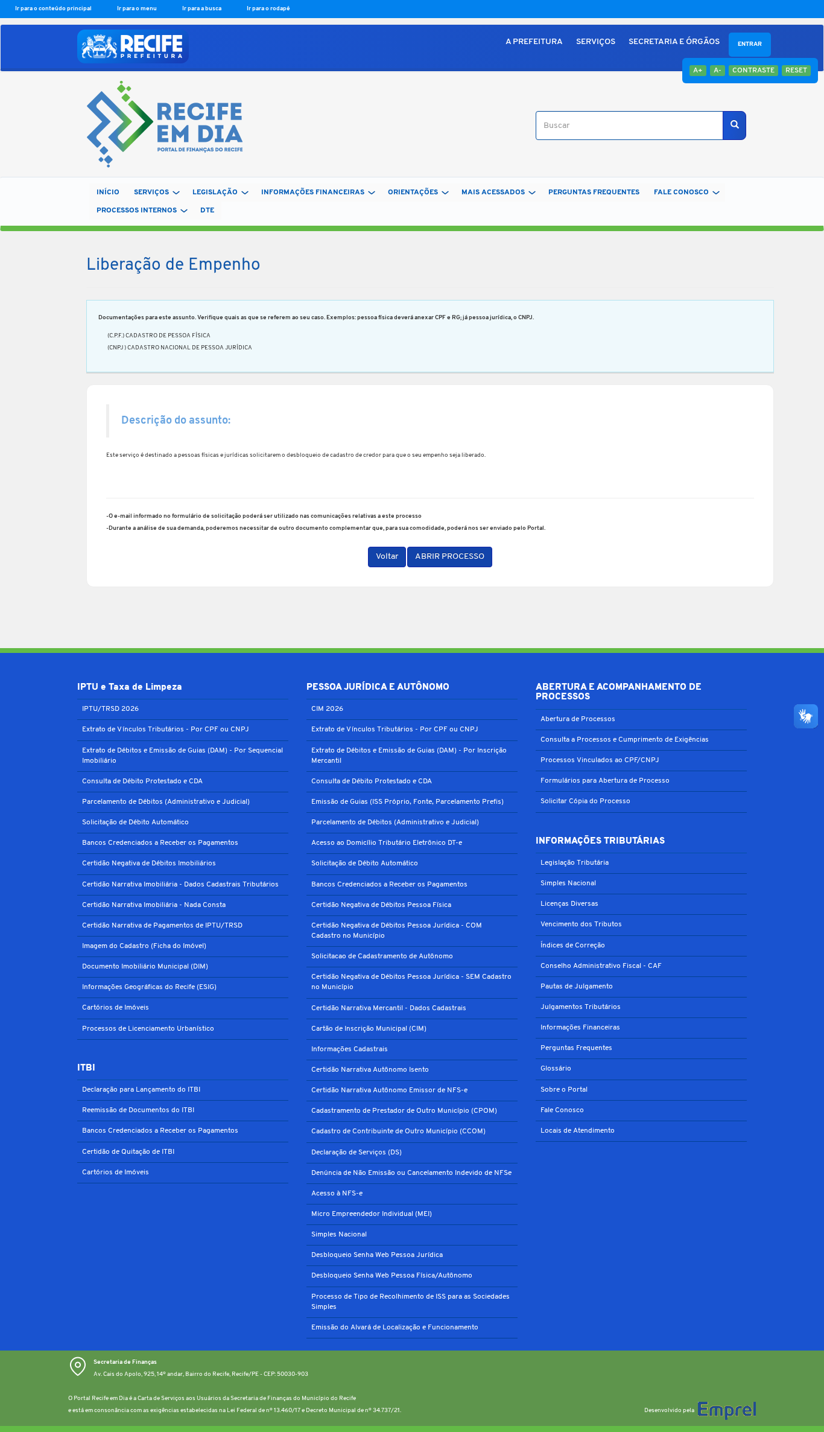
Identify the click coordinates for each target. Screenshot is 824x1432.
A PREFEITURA (534, 41)
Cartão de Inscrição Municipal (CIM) (368, 1029)
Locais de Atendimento (577, 1130)
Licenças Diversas (569, 904)
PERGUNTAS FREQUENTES (593, 192)
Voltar (387, 556)
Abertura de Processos (577, 719)
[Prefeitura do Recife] (133, 46)
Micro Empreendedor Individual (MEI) (371, 1214)
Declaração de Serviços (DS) (356, 1152)
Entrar (750, 44)
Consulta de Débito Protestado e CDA (142, 781)
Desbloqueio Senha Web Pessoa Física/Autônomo (391, 1275)
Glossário (555, 1068)
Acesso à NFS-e (337, 1193)
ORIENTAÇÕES (413, 192)
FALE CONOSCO (681, 192)
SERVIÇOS (595, 41)
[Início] (160, 126)
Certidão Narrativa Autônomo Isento (370, 1070)
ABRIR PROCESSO (449, 556)
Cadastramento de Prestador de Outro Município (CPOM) (404, 1111)
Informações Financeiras (580, 1027)
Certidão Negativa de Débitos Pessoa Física (381, 905)
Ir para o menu (137, 8)
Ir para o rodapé (268, 8)
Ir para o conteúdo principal (54, 8)
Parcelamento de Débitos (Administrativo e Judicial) (166, 802)
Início (108, 192)
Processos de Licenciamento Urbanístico (148, 1029)
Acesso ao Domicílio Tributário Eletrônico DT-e (386, 843)
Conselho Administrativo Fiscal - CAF (601, 966)
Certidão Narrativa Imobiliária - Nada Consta (154, 905)
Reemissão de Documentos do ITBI (138, 1110)
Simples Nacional (339, 1234)
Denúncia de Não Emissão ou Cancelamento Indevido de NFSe (411, 1173)
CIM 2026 (327, 709)
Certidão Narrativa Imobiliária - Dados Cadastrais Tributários (180, 884)
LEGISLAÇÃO (215, 192)
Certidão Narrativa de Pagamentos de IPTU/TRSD (162, 925)
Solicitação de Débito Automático (135, 822)
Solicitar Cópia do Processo (585, 801)
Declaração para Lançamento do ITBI (141, 1089)
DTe (207, 210)
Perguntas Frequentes (576, 1048)
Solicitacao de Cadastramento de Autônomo (382, 956)
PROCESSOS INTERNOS (137, 210)
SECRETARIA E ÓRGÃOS (674, 41)
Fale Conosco (562, 1110)
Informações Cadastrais (349, 1049)
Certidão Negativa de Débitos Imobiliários (149, 863)
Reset (796, 70)
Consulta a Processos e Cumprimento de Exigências (624, 739)
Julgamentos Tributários (580, 1007)
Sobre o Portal (564, 1089)
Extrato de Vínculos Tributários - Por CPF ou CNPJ (165, 729)
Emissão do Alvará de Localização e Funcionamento (394, 1327)
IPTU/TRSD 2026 (110, 709)
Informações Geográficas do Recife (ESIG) (149, 987)
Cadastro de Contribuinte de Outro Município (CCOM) (398, 1131)
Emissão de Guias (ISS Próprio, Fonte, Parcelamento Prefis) (407, 802)
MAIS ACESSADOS (493, 192)
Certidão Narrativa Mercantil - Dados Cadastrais (388, 1008)
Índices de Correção (572, 945)
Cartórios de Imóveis (115, 1007)
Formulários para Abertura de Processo (605, 780)
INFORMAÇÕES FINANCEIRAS (312, 192)
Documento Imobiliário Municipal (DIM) (145, 966)
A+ (698, 70)
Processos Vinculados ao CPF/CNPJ (599, 760)
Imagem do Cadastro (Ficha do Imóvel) (144, 946)
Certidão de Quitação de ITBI (128, 1152)
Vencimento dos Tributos (581, 924)
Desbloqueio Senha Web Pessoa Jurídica (377, 1255)
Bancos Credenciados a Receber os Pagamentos (160, 843)
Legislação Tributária (574, 863)
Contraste (753, 70)
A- (717, 70)
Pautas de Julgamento (576, 986)
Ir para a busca (202, 8)
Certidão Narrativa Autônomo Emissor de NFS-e (389, 1090)
